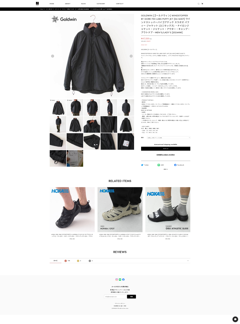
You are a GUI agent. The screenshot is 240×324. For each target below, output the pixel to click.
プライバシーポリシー (120, 303)
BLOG (83, 4)
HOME (52, 4)
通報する (166, 169)
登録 (131, 296)
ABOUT (67, 4)
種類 (142, 137)
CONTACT (120, 4)
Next (131, 56)
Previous (52, 56)
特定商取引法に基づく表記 (120, 306)
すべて (56, 261)
